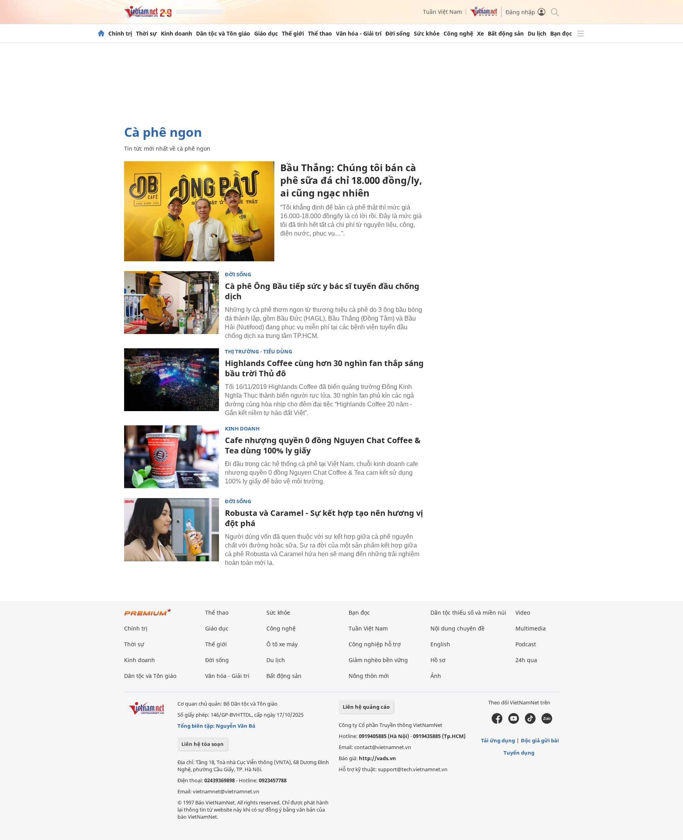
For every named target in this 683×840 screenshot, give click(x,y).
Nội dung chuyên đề (457, 628)
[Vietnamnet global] (484, 14)
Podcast (525, 644)
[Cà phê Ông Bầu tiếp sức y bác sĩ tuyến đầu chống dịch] (171, 302)
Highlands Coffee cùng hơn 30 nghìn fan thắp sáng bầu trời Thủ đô (324, 368)
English (440, 644)
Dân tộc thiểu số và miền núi (468, 612)
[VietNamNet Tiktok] (530, 721)
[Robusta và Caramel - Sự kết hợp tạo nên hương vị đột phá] (171, 529)
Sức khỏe (427, 33)
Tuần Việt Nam (442, 11)
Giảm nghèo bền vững (378, 660)
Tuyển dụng (519, 752)
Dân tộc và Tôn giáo (223, 33)
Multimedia (530, 628)
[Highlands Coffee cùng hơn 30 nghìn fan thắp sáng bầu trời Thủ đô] (171, 380)
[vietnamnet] (148, 15)
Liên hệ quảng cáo (366, 706)
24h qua (526, 660)
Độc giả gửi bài (540, 740)
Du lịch (537, 33)
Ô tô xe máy (282, 644)
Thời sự (146, 33)
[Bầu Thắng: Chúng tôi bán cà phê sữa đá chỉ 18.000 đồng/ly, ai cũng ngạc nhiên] (199, 211)
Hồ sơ (437, 660)
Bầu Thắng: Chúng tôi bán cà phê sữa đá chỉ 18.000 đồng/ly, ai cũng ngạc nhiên (351, 180)
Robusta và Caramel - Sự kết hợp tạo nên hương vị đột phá (324, 518)
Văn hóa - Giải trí (358, 33)
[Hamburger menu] (580, 33)
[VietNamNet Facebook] (497, 721)
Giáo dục (266, 33)
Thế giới (293, 33)
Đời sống (397, 33)
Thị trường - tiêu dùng (258, 351)
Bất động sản (506, 33)
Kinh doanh (176, 33)
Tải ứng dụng (498, 740)
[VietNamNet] (101, 33)
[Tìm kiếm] (554, 11)
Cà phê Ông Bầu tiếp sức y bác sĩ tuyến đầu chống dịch (322, 291)
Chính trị (120, 33)
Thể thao (320, 33)
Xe (480, 33)
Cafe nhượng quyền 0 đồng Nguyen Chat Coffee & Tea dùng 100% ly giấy (323, 445)
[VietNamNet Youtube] (513, 721)
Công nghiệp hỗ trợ (375, 644)
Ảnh (435, 676)
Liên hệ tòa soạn (202, 744)
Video (522, 612)
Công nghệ (458, 33)
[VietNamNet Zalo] (546, 721)
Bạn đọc (561, 33)
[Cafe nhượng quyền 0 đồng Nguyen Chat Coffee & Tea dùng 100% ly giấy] (171, 457)
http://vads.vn (377, 758)
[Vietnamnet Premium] (148, 616)
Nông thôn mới (369, 676)
